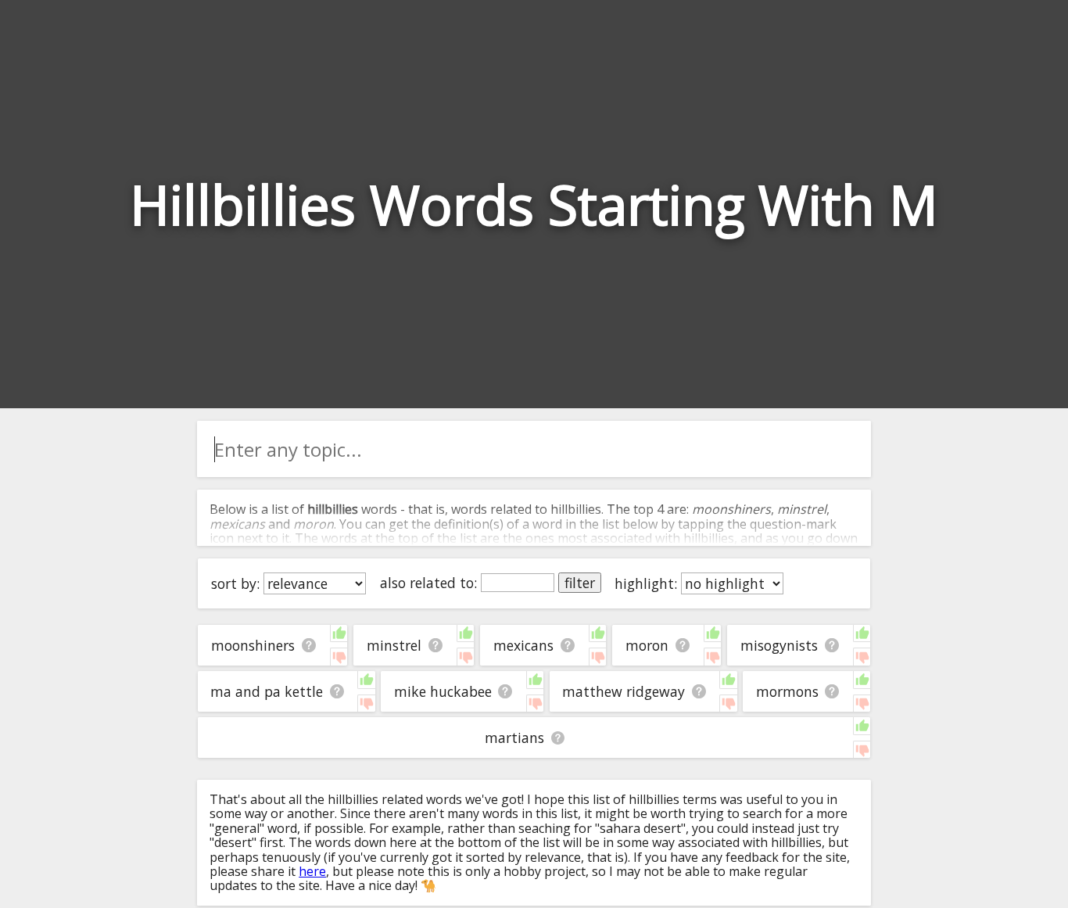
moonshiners (253, 645)
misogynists (779, 645)
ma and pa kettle (266, 691)
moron (646, 645)
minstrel (394, 645)
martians (514, 737)
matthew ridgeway (623, 691)
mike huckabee (443, 691)
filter (579, 582)
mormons (787, 691)
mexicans (523, 645)
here (312, 871)
